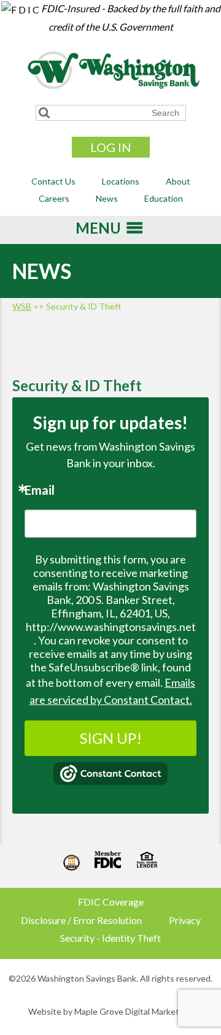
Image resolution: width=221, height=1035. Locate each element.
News (107, 198)
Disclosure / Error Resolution (81, 920)
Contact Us (53, 181)
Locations (120, 181)
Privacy (185, 920)
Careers (54, 198)
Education (163, 198)
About (178, 181)
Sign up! (111, 738)
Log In (110, 147)
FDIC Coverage (111, 901)
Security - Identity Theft (110, 938)
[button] (98, 232)
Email (40, 490)
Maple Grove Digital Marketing (132, 1011)
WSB (21, 306)
